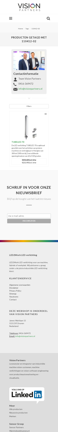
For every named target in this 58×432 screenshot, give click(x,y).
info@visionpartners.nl (30, 88)
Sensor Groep (16, 423)
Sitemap (12, 293)
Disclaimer (13, 288)
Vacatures (13, 296)
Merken (12, 416)
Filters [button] (29, 106)
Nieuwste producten (18, 412)
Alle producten (15, 409)
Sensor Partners (16, 427)
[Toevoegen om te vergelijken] (46, 114)
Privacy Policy (15, 291)
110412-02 (35, 29)
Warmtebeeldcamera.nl (19, 431)
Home (20, 29)
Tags (27, 29)
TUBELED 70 (18, 142)
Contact (13, 299)
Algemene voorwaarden (19, 285)
